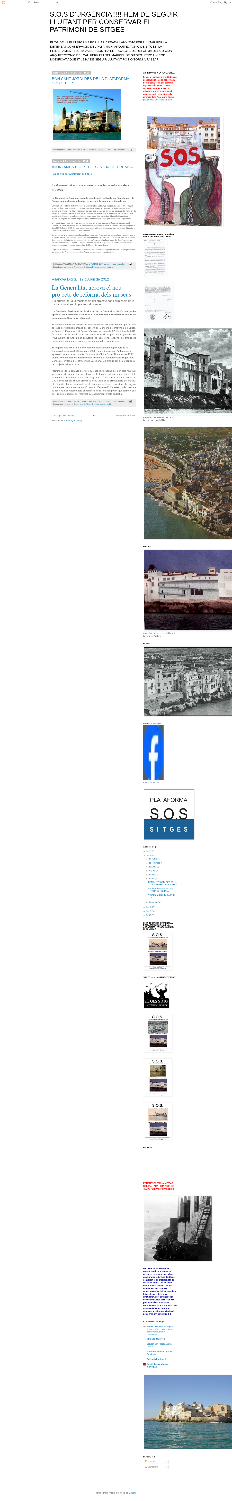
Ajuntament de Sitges (82, 267)
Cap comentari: (119, 150)
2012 (148, 855)
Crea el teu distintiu (151, 782)
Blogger (132, 1493)
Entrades (151, 1462)
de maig (153, 875)
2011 (148, 907)
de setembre (155, 863)
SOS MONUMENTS (156, 1339)
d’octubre (153, 859)
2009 (148, 915)
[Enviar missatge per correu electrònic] (130, 150)
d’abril (152, 878)
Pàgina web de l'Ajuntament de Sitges (72, 174)
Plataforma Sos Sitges (152, 723)
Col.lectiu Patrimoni (156, 1359)
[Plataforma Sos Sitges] (153, 779)
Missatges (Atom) (74, 420)
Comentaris (152, 1467)
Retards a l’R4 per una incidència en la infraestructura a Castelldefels (160, 1331)
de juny (152, 870)
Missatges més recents (63, 416)
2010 (148, 911)
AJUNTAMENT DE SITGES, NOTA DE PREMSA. (93, 167)
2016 (148, 851)
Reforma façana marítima (102, 267)
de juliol (152, 867)
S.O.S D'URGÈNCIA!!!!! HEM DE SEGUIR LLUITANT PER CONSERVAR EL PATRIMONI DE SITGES (114, 22)
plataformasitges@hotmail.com (157, 100)
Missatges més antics (125, 416)
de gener (153, 902)
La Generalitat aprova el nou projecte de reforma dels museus (91, 290)
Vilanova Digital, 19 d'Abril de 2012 (80, 279)
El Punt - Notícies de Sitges (160, 1327)
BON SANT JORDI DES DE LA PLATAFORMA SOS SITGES (162, 883)
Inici (94, 416)
